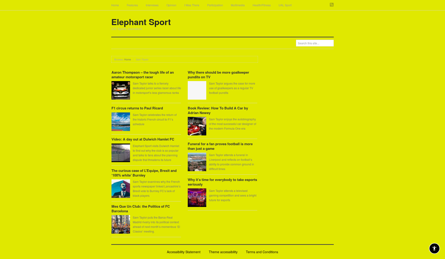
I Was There (191, 5)
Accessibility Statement (183, 251)
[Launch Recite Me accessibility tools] (434, 248)
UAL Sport (285, 5)
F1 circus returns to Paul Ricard (137, 108)
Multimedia (238, 5)
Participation (215, 5)
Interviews (152, 5)
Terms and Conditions (262, 251)
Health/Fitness (262, 5)
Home (115, 5)
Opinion (171, 5)
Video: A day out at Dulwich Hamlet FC (142, 139)
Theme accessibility (223, 251)
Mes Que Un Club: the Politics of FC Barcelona (140, 208)
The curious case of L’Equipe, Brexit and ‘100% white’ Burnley (144, 173)
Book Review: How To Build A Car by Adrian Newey (218, 110)
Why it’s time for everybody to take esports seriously (222, 182)
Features (132, 5)
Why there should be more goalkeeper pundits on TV (218, 74)
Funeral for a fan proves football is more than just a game (220, 146)
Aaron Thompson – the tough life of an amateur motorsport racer (142, 74)
